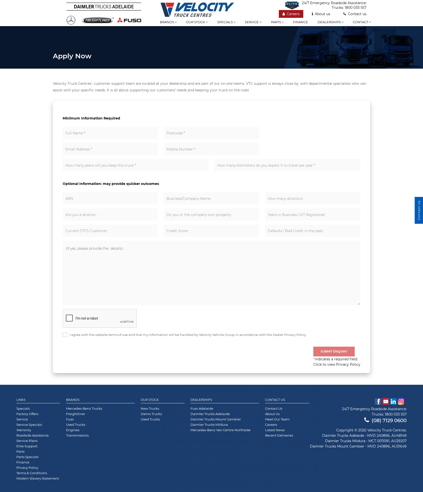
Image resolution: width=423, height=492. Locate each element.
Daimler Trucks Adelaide (210, 414)
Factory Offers (27, 414)
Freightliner (75, 414)
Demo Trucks (151, 414)
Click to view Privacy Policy (336, 364)
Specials (225, 22)
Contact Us (275, 400)
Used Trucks (75, 425)
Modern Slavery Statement (37, 478)
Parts (276, 22)
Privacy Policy (27, 468)
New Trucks (150, 408)
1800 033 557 (355, 7)
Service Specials (29, 425)
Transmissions (77, 435)
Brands (167, 22)
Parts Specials (27, 457)
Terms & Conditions (31, 473)
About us (322, 14)
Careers (293, 14)
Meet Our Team (277, 419)
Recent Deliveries (279, 435)
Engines (72, 430)
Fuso (70, 419)
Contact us (357, 14)
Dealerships (329, 22)
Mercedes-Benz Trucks (84, 408)
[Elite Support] (293, 5)
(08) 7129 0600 (389, 420)
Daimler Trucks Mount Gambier (215, 419)
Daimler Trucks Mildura (209, 425)
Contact (361, 22)
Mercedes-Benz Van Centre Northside (220, 430)
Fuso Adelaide (201, 408)
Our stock (196, 22)
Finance (300, 22)
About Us (272, 414)
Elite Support (26, 446)
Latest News (274, 430)
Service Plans (26, 441)
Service (252, 22)
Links (20, 400)
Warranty (23, 430)
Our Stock (150, 400)
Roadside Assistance (32, 435)
